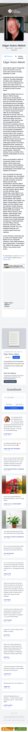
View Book (7, 357)
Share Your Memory (10, 381)
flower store (6, 259)
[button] (14, 485)
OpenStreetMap (15, 720)
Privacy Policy (10, 717)
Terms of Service (18, 717)
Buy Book (16, 357)
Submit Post (14, 408)
